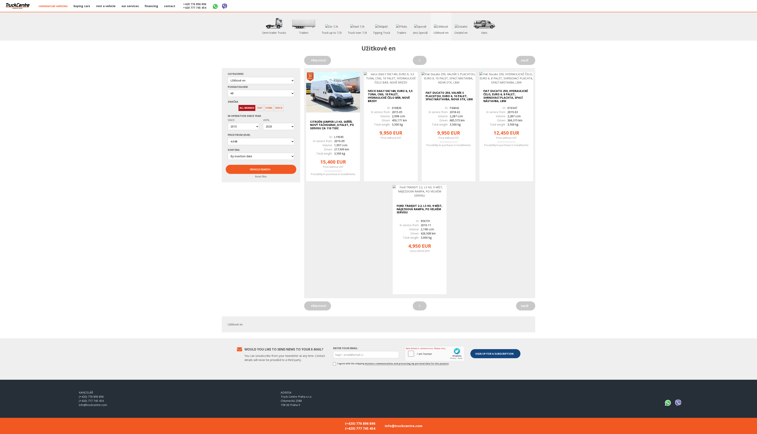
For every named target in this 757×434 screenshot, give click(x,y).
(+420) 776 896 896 (91, 396)
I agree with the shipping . (393, 363)
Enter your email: (345, 348)
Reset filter (261, 176)
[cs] (727, 5)
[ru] (746, 5)
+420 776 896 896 (194, 4)
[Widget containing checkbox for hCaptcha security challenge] (434, 353)
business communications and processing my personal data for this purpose (407, 363)
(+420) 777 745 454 (91, 401)
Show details (332, 172)
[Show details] (333, 92)
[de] (737, 5)
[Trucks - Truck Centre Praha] (18, 5)
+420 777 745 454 (194, 7)
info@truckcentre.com (93, 405)
